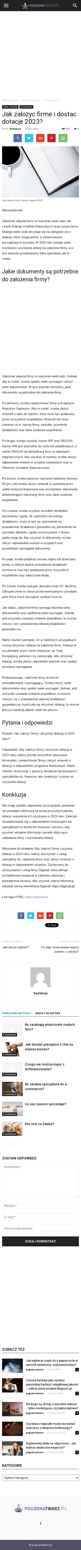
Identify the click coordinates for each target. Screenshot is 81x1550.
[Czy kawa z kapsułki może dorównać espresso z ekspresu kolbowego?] (12, 1429)
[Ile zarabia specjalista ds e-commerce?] (12, 1089)
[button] (75, 5)
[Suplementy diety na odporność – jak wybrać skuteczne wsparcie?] (12, 1448)
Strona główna (10, 100)
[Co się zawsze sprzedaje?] (12, 1109)
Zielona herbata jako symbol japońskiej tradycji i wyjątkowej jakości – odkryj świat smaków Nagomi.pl (52, 1384)
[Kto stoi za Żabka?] (12, 1129)
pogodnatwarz (35, 1369)
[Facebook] (40, 1524)
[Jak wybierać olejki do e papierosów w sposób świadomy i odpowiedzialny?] (12, 1366)
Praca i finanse (10, 106)
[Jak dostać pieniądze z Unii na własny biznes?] (12, 1049)
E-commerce (26, 106)
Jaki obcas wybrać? (15, 947)
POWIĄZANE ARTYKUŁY (16, 1013)
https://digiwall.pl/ (36, 897)
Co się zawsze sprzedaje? (45, 1104)
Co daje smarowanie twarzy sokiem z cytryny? (60, 949)
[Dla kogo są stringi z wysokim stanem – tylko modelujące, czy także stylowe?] (12, 1409)
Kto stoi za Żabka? (39, 1124)
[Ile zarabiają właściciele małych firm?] (12, 1029)
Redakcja (15, 128)
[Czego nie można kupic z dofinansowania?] (12, 1069)
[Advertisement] (40, 53)
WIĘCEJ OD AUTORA (48, 1013)
